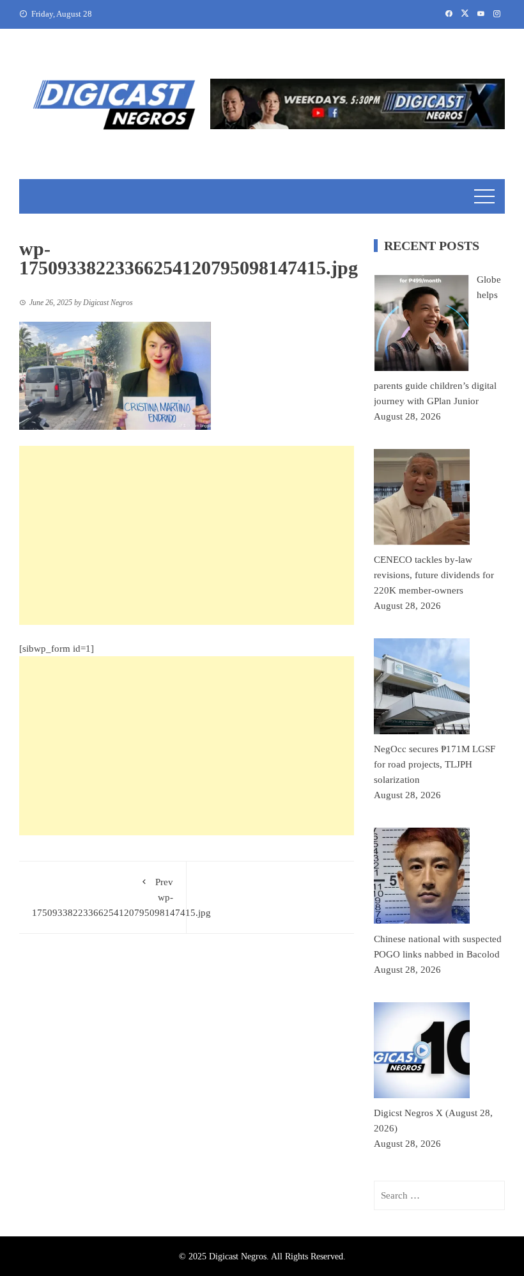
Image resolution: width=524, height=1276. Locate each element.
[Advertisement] (186, 535)
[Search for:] (439, 1195)
